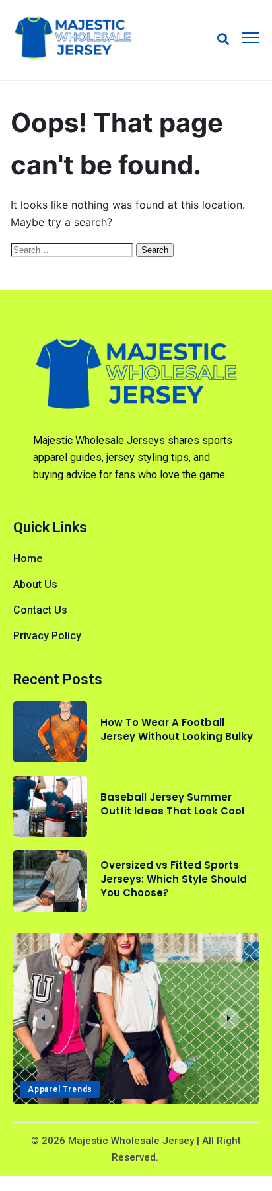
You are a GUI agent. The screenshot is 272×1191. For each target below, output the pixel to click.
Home (27, 558)
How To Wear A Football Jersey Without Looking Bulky (176, 729)
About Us (35, 584)
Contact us (40, 610)
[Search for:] (73, 249)
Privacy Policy (47, 636)
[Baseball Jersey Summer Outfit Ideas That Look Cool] (50, 806)
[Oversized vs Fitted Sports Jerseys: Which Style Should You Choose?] (50, 881)
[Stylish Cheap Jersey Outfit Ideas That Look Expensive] (136, 1018)
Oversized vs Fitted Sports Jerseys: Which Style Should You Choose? (173, 879)
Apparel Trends (60, 1089)
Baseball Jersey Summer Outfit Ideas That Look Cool (172, 804)
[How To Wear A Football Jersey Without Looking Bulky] (50, 731)
